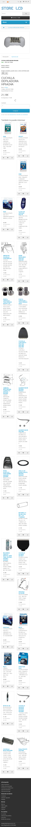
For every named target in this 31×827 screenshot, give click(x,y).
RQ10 (20, 627)
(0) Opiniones (12, 114)
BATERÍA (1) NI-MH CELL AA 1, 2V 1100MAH (22, 515)
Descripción (6, 56)
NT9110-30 (6, 706)
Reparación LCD (11, 823)
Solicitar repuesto (5, 797)
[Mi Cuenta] (21, 1)
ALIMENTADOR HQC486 (23, 430)
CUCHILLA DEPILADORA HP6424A (16, 27)
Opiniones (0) (14, 56)
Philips (6, 87)
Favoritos (3, 817)
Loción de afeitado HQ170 (22, 213)
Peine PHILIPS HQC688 (23, 749)
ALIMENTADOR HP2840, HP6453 (23, 389)
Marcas (3, 804)
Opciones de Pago (5, 791)
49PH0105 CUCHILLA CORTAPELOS (7, 257)
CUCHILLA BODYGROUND (7, 749)
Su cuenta (3, 814)
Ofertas (3, 809)
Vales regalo (4, 806)
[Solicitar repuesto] (23, 1)
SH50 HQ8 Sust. (22, 667)
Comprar (15, 111)
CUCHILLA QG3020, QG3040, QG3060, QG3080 (22, 708)
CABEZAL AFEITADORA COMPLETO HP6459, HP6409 (7, 390)
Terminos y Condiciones (7, 788)
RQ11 (4, 666)
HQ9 (4, 212)
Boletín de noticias (5, 819)
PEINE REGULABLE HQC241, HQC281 (22, 258)
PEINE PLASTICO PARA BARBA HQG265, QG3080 (7, 473)
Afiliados (3, 807)
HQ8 (20, 174)
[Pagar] (28, 1)
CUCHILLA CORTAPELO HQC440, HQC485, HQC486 (22, 344)
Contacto (3, 796)
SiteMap (3, 799)
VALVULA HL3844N (21, 592)
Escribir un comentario (22, 114)
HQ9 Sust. (6, 627)
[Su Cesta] (26, 1)
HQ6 (4, 136)
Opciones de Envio (5, 789)
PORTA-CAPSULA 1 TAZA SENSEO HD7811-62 (7, 301)
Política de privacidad (6, 786)
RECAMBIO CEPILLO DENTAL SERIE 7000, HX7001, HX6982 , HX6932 (7, 556)
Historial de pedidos (6, 815)
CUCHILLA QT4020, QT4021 (22, 554)
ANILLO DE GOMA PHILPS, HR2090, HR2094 (23, 473)
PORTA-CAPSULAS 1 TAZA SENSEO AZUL (23, 301)
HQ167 (21, 136)
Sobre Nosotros (5, 784)
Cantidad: (3, 103)
